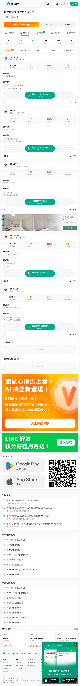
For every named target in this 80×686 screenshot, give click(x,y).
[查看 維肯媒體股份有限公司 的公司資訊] (40, 574)
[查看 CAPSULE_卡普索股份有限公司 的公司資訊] (40, 554)
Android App (20, 665)
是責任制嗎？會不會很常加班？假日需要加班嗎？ (23, 500)
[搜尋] (52, 4)
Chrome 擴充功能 (21, 668)
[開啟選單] (4, 4)
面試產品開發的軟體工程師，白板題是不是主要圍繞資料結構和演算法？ (30, 508)
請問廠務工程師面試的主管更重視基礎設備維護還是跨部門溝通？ (28, 516)
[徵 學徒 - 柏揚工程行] (14, 640)
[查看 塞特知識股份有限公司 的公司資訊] (40, 549)
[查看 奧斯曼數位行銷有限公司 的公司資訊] (40, 559)
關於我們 (5, 662)
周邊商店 (5, 671)
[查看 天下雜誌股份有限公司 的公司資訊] (40, 544)
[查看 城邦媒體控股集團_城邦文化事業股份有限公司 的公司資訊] (40, 569)
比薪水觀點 (31, 665)
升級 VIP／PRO (7, 665)
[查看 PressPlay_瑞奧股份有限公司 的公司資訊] (40, 539)
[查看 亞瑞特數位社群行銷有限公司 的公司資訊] (40, 617)
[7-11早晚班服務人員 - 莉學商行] (41, 640)
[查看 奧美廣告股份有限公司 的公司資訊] (40, 612)
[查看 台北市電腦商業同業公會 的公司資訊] (40, 564)
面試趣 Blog (31, 662)
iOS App (18, 662)
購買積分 (5, 668)
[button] (8, 665)
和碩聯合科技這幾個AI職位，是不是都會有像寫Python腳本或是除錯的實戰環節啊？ (34, 524)
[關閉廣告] (75, 644)
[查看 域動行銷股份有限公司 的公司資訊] (40, 622)
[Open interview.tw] (4, 653)
